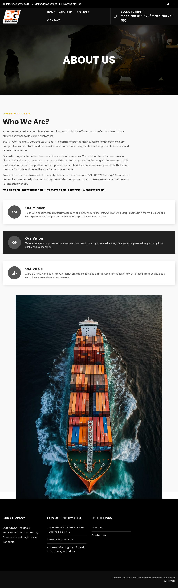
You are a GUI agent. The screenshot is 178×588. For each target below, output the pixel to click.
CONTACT (54, 20)
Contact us (99, 535)
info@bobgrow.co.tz (17, 4)
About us (97, 527)
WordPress (169, 580)
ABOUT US (65, 12)
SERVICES (83, 12)
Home (51, 12)
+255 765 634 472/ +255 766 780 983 (147, 16)
